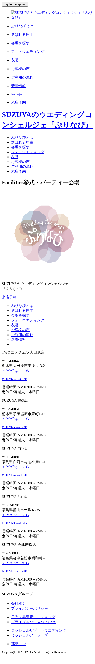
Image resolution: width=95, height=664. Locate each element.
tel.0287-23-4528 (14, 379)
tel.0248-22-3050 (14, 475)
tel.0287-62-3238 (14, 427)
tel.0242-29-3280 (14, 571)
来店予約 (9, 297)
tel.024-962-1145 (14, 523)
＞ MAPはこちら (15, 371)
